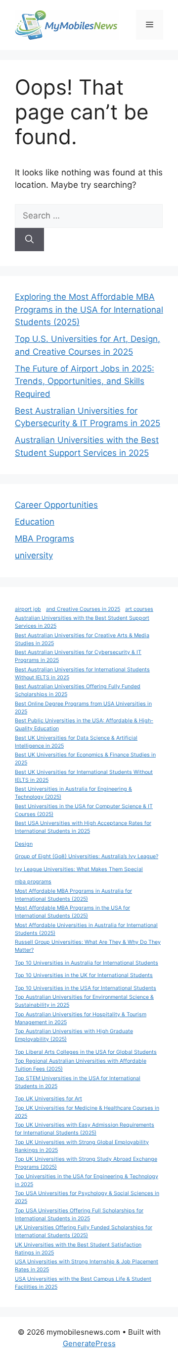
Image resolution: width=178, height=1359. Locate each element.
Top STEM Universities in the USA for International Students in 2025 (77, 1082)
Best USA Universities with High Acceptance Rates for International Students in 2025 (83, 827)
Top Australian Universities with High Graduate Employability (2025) (74, 1035)
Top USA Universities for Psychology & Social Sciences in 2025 (87, 1197)
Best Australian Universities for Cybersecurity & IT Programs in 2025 (78, 656)
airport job (28, 609)
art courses (139, 609)
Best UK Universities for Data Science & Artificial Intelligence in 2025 (76, 742)
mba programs (33, 881)
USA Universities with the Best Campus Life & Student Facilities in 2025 (83, 1283)
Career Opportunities (56, 505)
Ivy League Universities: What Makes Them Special (79, 869)
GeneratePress (89, 1343)
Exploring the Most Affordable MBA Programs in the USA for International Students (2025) (89, 309)
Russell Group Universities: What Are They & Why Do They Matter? (88, 946)
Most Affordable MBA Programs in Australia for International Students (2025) (73, 895)
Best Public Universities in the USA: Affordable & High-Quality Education (84, 724)
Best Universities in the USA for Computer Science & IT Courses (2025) (84, 810)
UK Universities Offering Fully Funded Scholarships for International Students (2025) (83, 1231)
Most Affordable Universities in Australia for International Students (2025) (86, 929)
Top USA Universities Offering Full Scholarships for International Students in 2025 (79, 1214)
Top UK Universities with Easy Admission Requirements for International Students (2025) (84, 1129)
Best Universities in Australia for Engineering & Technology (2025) (73, 793)
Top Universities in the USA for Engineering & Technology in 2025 (86, 1180)
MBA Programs (44, 539)
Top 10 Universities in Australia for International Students (86, 963)
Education (34, 522)
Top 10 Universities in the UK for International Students (84, 975)
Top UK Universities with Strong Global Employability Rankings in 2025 (82, 1146)
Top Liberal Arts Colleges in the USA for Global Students (86, 1052)
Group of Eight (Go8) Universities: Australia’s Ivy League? (86, 856)
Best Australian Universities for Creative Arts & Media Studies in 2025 (82, 639)
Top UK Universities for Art (48, 1098)
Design (24, 844)
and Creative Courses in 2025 (83, 609)
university (34, 555)
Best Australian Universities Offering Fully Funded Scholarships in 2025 (77, 690)
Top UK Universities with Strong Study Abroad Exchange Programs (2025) (86, 1163)
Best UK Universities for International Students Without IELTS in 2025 (84, 776)
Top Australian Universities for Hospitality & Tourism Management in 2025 (80, 1018)
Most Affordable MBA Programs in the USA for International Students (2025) (72, 912)
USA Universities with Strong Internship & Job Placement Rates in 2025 (86, 1265)
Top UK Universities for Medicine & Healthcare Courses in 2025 (87, 1112)
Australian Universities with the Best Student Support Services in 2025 (82, 622)
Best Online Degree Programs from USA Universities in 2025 (83, 708)
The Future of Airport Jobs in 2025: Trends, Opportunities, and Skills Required (84, 381)
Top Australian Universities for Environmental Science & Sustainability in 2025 (84, 1001)
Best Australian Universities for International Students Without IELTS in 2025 (82, 673)
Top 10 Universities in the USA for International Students (85, 988)
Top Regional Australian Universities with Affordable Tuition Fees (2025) (80, 1065)
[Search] (29, 240)
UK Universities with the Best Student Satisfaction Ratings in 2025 (78, 1249)
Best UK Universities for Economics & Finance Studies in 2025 (85, 759)
